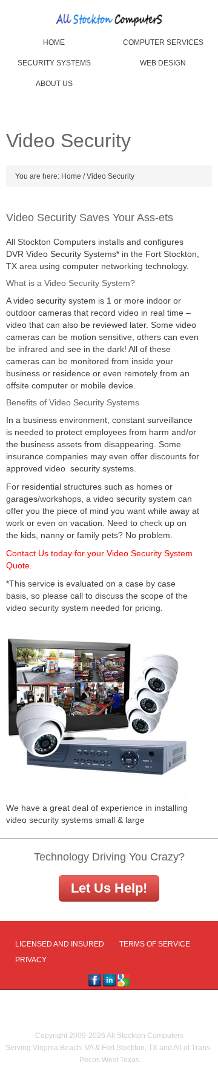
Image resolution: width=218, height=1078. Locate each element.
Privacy (31, 960)
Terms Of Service (154, 944)
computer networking (102, 266)
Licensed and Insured (59, 944)
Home (54, 42)
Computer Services (163, 42)
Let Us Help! (109, 888)
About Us (54, 83)
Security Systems (54, 63)
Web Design (163, 63)
